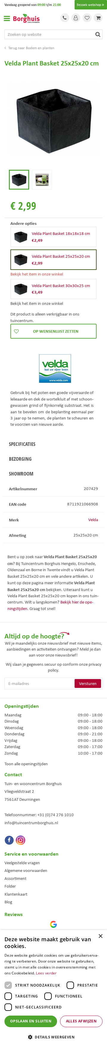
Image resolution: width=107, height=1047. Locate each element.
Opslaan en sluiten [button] (30, 1021)
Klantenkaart (15, 894)
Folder (10, 886)
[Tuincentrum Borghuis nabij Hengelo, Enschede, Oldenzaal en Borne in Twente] (26, 18)
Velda (93, 520)
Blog (8, 902)
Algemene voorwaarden (25, 870)
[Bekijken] (98, 17)
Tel (64, 17)
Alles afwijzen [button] (81, 1021)
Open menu (6, 18)
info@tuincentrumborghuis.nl (31, 823)
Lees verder (46, 973)
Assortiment (15, 878)
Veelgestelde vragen (22, 863)
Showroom (21, 473)
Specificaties (22, 444)
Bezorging (20, 458)
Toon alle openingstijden (26, 764)
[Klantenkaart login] (75, 17)
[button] (53, 1036)
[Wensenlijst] (87, 17)
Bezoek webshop (89, 4)
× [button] (100, 936)
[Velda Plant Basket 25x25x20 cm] (53, 119)
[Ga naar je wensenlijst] (87, 17)
